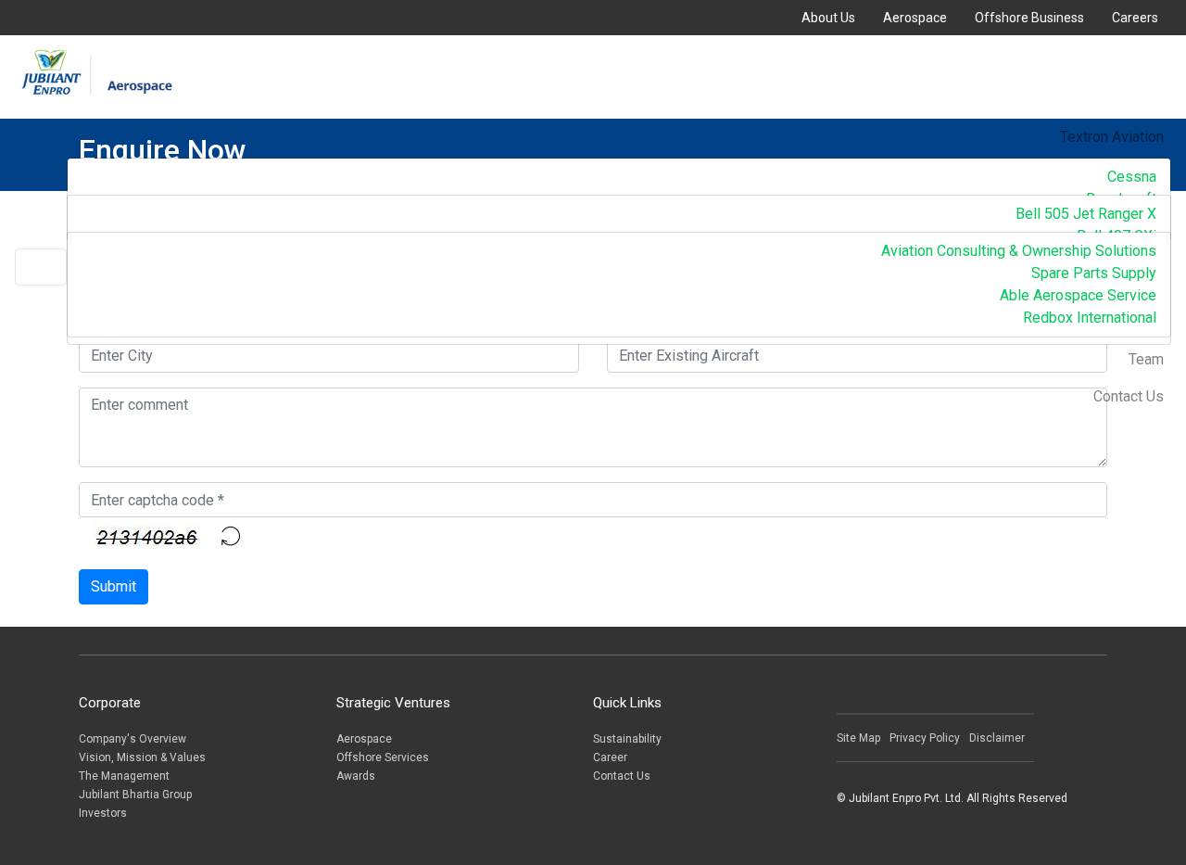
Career (610, 757)
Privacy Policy (925, 737)
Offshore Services (382, 757)
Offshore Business (1029, 17)
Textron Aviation (1112, 137)
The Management (124, 776)
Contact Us (1128, 396)
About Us (828, 17)
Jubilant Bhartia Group (135, 794)
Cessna (1131, 176)
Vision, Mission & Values (142, 757)
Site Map (858, 737)
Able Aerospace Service (1078, 295)
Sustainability (627, 738)
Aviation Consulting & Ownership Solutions (1018, 251)
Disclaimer (997, 737)
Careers (1135, 17)
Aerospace (915, 17)
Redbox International (1089, 317)
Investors (103, 813)
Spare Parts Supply (1093, 273)
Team (1146, 359)
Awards (355, 776)
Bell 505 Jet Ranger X (1086, 214)
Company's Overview (132, 738)
